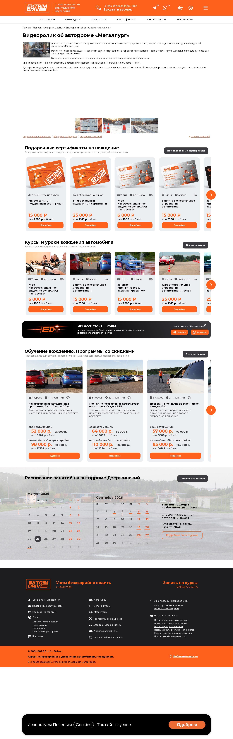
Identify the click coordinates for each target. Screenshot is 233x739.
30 (78, 538)
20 (54, 531)
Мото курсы (72, 19)
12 (45, 523)
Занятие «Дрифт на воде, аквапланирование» (131, 287)
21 (62, 531)
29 (70, 538)
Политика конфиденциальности (169, 636)
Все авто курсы (195, 245)
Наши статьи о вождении (166, 608)
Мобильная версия (185, 656)
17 (29, 531)
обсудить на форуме (65, 136)
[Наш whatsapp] (165, 9)
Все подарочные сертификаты (186, 150)
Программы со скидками (107, 619)
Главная (26, 27)
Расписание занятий (44, 612)
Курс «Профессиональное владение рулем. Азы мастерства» (132, 205)
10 (29, 523)
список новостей (200, 136)
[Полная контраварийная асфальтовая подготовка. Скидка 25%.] (115, 376)
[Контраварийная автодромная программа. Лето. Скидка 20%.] (54, 376)
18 (37, 531)
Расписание (185, 19)
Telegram (181, 332)
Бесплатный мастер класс (108, 637)
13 (54, 523)
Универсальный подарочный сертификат (45, 202)
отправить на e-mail (91, 136)
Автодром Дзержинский (107, 625)
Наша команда (39, 625)
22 (70, 531)
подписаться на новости (37, 136)
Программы (99, 19)
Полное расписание (193, 478)
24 (29, 538)
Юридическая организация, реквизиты (173, 633)
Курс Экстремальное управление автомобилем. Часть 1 (176, 287)
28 (62, 538)
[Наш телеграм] (154, 9)
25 (38, 538)
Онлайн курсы (156, 19)
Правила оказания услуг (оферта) (170, 623)
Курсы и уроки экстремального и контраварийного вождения (60, 246)
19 (45, 531)
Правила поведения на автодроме (171, 620)
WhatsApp (202, 332)
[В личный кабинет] (191, 9)
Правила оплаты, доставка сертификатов (174, 630)
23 (78, 531)
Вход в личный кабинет (46, 600)
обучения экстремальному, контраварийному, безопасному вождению (88, 356)
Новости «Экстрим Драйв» (48, 27)
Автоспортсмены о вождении (168, 605)
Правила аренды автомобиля (168, 626)
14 (62, 523)
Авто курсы (47, 19)
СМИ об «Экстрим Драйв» (45, 631)
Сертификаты (126, 19)
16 (78, 523)
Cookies (83, 724)
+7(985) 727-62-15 (186, 587)
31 (29, 546)
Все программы (195, 354)
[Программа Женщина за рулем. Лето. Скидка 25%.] (175, 376)
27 (54, 538)
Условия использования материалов (74, 662)
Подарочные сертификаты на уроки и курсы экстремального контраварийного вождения (76, 152)
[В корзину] (180, 9)
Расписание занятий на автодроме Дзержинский (82, 477)
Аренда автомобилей (106, 631)
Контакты (37, 636)
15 (70, 523)
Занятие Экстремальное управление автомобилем (178, 203)
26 (46, 538)
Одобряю (187, 724)
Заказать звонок (118, 9)
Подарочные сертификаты (47, 606)
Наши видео (38, 628)
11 (38, 523)
